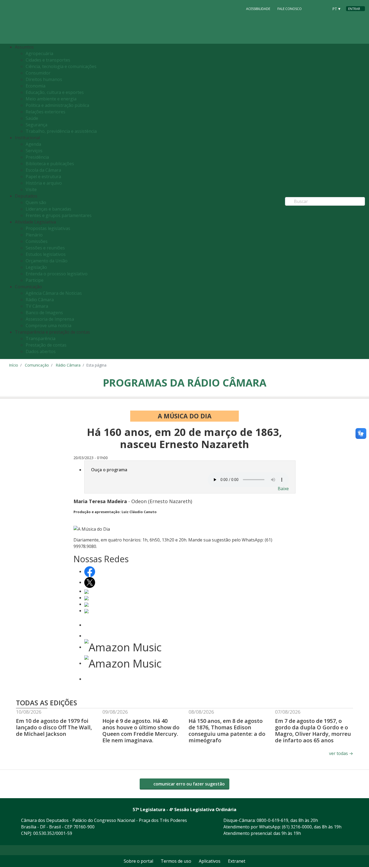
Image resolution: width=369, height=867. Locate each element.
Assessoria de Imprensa (50, 319)
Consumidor (38, 73)
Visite (31, 189)
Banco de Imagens (44, 313)
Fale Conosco (289, 8)
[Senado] (322, 8)
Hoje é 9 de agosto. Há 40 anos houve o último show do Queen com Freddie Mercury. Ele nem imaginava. (140, 730)
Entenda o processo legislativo (57, 274)
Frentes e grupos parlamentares (59, 215)
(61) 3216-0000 (297, 827)
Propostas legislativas (48, 228)
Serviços (34, 151)
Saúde (32, 118)
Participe (34, 280)
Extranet (236, 861)
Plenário (34, 235)
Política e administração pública (57, 105)
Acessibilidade (258, 8)
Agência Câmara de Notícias (54, 293)
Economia (35, 86)
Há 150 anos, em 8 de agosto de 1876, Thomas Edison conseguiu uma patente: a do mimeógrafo (227, 730)
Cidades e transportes (48, 60)
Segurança (36, 125)
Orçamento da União (47, 261)
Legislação (36, 267)
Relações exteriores (45, 112)
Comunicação (37, 365)
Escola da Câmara (43, 170)
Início (13, 365)
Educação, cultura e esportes (55, 92)
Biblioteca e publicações (50, 164)
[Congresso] (312, 8)
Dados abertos (41, 351)
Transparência (40, 338)
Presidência (37, 157)
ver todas (341, 753)
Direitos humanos (44, 79)
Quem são (36, 202)
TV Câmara (37, 306)
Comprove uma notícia (48, 325)
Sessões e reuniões (45, 248)
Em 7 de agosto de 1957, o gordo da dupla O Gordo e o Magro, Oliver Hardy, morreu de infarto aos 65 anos (313, 730)
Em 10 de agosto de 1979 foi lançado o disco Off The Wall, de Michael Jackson (54, 727)
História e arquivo (44, 183)
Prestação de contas (46, 345)
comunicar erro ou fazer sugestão (188, 784)
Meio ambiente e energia (51, 99)
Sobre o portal (138, 861)
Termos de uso (176, 861)
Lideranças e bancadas (48, 209)
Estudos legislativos (46, 254)
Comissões (37, 241)
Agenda (33, 144)
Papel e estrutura (43, 177)
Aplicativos (209, 861)
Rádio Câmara (40, 300)
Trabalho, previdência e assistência (61, 131)
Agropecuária (39, 53)
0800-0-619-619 (272, 820)
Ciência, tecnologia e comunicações (61, 66)
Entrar (354, 8)
